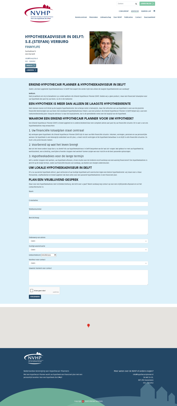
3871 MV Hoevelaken (145, 380)
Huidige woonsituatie (37, 246)
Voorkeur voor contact (37, 260)
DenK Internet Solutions (94, 401)
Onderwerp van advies (37, 238)
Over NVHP (117, 17)
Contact (138, 17)
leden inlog (146, 4)
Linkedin (30, 70)
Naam (31, 191)
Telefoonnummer (35, 209)
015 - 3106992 (30, 61)
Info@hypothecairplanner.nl (143, 374)
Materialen (93, 17)
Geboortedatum (35, 255)
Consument (124, 11)
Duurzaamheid (149, 17)
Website (29, 65)
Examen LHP (146, 11)
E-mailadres (33, 200)
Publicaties (128, 17)
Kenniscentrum (81, 17)
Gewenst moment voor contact (40, 268)
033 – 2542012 (148, 383)
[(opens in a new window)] (83, 401)
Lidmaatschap (105, 17)
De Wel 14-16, (148, 377)
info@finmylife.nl (31, 59)
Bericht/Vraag (34, 218)
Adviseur (135, 11)
